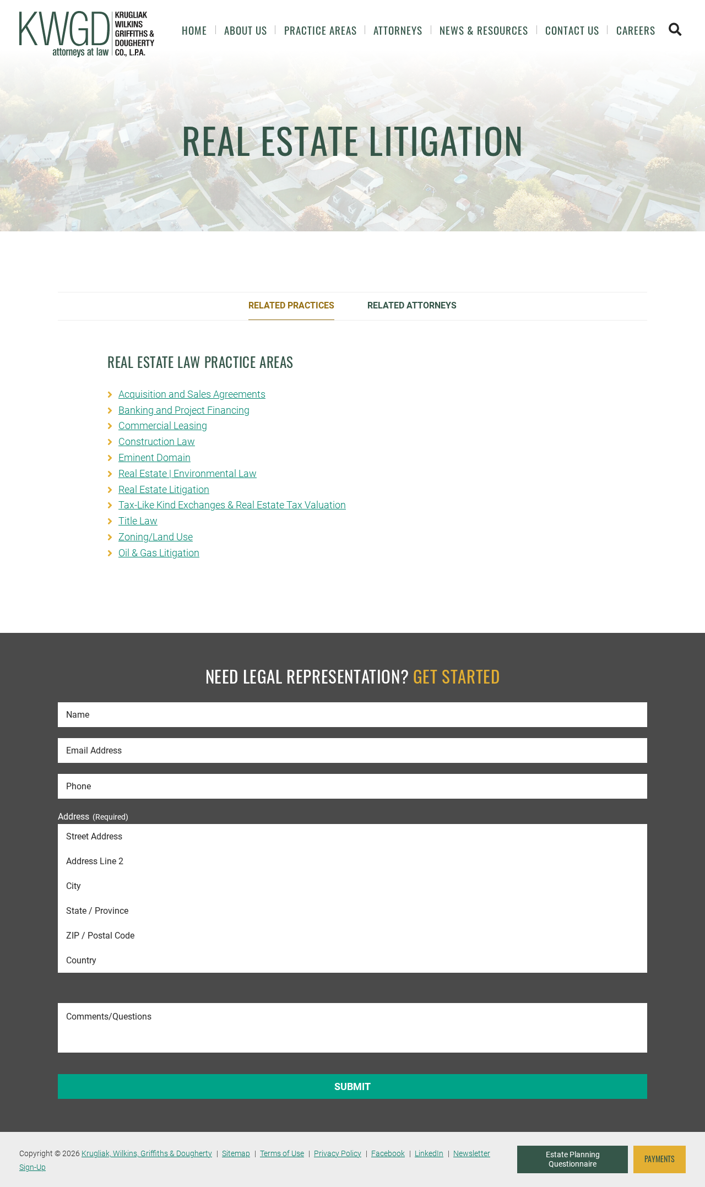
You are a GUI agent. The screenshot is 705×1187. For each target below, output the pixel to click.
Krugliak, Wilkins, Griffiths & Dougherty (147, 1153)
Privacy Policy (337, 1153)
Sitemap (236, 1153)
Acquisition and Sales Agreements (191, 394)
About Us (245, 30)
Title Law (138, 521)
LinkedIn (429, 1153)
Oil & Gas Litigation (158, 553)
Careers (635, 30)
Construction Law (156, 441)
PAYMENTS (659, 1158)
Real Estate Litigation (163, 489)
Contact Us (572, 30)
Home (194, 30)
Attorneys (397, 30)
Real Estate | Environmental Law (187, 473)
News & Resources (484, 30)
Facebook (388, 1153)
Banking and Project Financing (184, 410)
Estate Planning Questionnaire (573, 1159)
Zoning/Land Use (155, 537)
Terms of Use (282, 1153)
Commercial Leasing (162, 425)
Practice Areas (320, 30)
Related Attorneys (412, 305)
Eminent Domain (154, 457)
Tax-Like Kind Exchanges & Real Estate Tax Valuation (232, 505)
